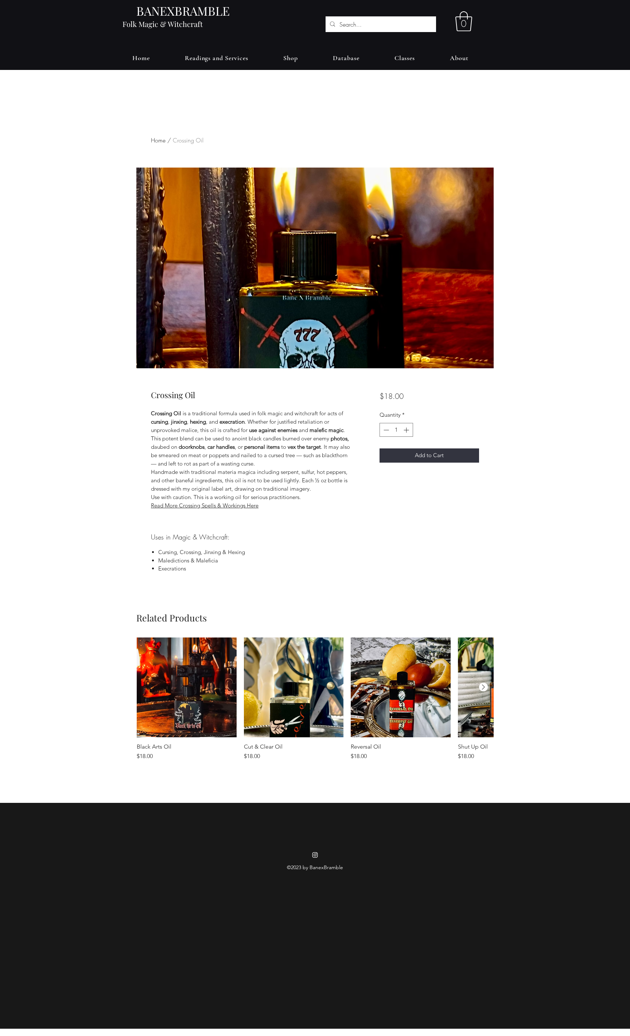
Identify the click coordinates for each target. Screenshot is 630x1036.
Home (158, 140)
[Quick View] (187, 687)
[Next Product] (483, 687)
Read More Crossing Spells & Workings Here (204, 505)
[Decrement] (385, 430)
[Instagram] (315, 855)
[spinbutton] (396, 430)
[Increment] (407, 430)
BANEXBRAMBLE (183, 11)
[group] (315, 708)
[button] (463, 21)
